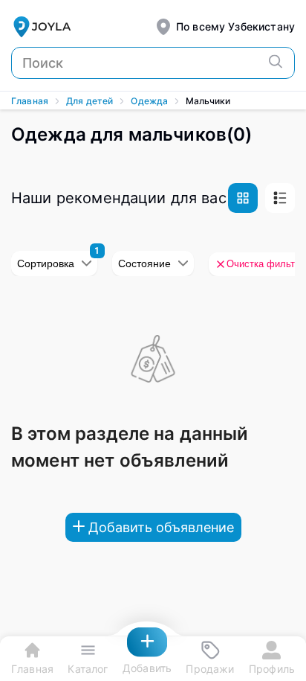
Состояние (144, 263)
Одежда (149, 100)
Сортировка (45, 263)
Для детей (89, 100)
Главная (29, 100)
